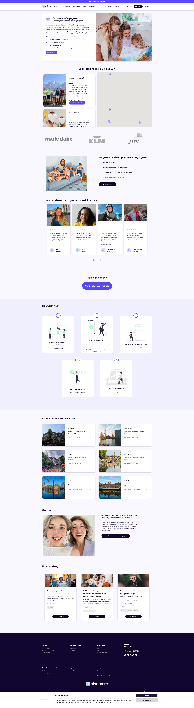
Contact (99, 670)
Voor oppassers (108, 6)
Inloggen (147, 6)
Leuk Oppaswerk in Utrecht (75, 463)
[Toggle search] (128, 6)
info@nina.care (130, 646)
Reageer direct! (77, 103)
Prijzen (84, 6)
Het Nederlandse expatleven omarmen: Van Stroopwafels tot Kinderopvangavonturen (94, 593)
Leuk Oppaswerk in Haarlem (132, 489)
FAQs (99, 6)
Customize (146, 700)
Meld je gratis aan (51, 52)
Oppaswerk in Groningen (131, 463)
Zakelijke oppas (46, 652)
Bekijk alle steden (46, 670)
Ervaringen (92, 6)
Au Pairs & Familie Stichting (103, 675)
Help (98, 673)
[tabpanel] (58, 229)
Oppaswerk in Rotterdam (131, 437)
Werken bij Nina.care (102, 652)
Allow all (146, 695)
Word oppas (72, 650)
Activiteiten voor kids (126, 610)
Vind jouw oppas (46, 648)
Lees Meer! (61, 616)
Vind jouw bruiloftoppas (48, 650)
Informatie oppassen (107, 184)
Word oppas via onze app (97, 285)
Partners (99, 655)
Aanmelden (138, 6)
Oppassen (50, 607)
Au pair (86, 611)
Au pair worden (73, 648)
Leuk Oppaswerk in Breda (75, 489)
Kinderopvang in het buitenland (58, 591)
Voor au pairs (76, 6)
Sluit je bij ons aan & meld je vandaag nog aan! (116, 536)
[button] (131, 6)
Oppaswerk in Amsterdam (75, 437)
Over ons (117, 6)
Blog (98, 650)
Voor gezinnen (66, 6)
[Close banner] (151, 1)
